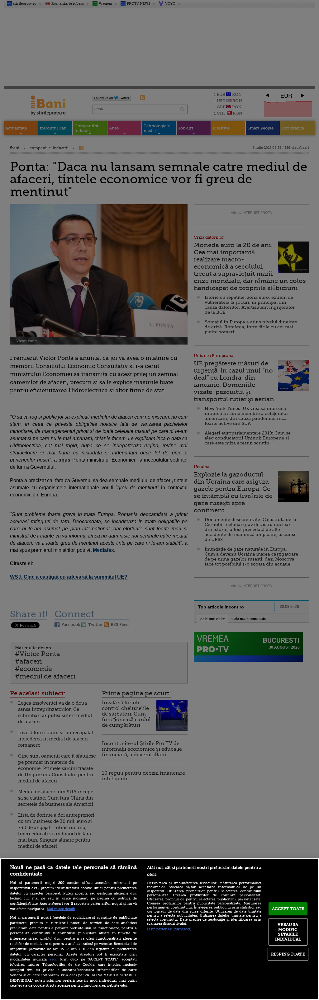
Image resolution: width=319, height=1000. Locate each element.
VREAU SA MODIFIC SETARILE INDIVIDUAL (288, 931)
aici (53, 959)
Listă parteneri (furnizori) (169, 929)
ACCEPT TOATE (288, 908)
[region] (159, 929)
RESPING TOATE (288, 954)
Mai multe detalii (61, 909)
